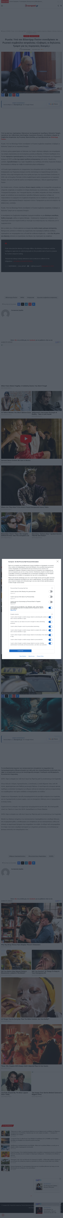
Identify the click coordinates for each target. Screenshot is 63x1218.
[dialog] (31, 609)
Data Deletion (23, 656)
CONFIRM (20, 650)
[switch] (51, 591)
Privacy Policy (40, 656)
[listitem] (31, 588)
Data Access (31, 656)
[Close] (58, 561)
